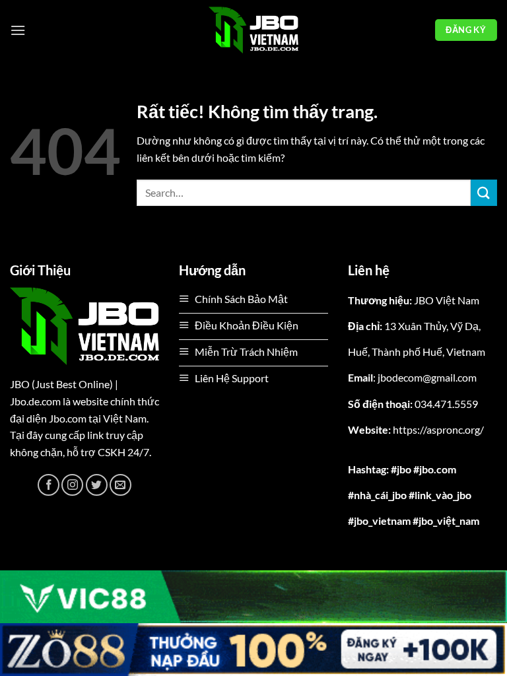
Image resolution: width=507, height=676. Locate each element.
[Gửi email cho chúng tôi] (120, 485)
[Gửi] (484, 192)
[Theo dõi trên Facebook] (48, 485)
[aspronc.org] (253, 30)
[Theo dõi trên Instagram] (72, 485)
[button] (18, 30)
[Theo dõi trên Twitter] (97, 485)
